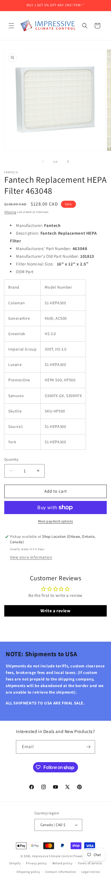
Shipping (10, 212)
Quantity (11, 459)
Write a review (55, 611)
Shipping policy (28, 872)
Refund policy (62, 863)
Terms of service (90, 863)
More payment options (55, 521)
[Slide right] (68, 161)
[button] (11, 25)
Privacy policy (36, 863)
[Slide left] (43, 161)
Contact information (60, 872)
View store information (31, 557)
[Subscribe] (88, 747)
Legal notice (90, 872)
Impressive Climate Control (52, 856)
